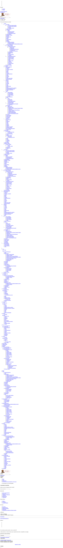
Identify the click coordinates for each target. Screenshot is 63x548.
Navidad (7, 83)
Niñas (7, 138)
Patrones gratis (8, 86)
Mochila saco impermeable (14, 49)
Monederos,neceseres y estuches (9, 212)
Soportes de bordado (9, 126)
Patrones (4, 204)
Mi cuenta (3, 506)
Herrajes (9, 27)
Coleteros (9, 61)
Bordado (6, 118)
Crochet (5, 337)
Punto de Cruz (8, 129)
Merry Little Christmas (11, 101)
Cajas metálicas (8, 39)
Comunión (8, 140)
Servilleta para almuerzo (12, 176)
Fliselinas (5, 318)
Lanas (8, 145)
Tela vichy (8, 114)
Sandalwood (10, 109)
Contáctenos (4, 497)
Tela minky (6, 241)
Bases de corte (8, 36)
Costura (7, 68)
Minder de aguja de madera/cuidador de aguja (15, 43)
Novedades (4, 468)
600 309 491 (2, 516)
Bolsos (9, 59)
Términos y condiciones (6, 494)
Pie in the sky (10, 100)
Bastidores (8, 41)
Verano (7, 141)
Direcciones (4, 509)
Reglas (7, 38)
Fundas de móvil (8, 183)
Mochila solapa (10, 175)
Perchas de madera (9, 168)
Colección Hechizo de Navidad (13, 103)
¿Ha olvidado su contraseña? (4, 537)
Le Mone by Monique (8, 44)
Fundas (7, 75)
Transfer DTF (7, 131)
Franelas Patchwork (9, 96)
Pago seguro (4, 493)
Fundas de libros (10, 63)
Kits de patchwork (8, 66)
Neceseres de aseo (11, 57)
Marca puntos (8, 147)
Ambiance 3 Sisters (11, 110)
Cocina (7, 70)
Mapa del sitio (4, 496)
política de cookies (18, 544)
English (3, 9)
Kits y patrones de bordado (10, 128)
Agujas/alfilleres (8, 34)
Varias (9, 95)
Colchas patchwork (9, 73)
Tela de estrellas (10, 93)
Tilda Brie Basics (9, 226)
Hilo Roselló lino (11, 32)
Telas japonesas (8, 115)
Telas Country (8, 116)
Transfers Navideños (9, 133)
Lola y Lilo (10, 132)
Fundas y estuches (11, 58)
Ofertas (3, 501)
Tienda (4, 23)
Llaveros (9, 64)
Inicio (3, 370)
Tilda (7, 98)
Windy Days (10, 99)
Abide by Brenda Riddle (12, 112)
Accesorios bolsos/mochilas (11, 25)
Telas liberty (6, 242)
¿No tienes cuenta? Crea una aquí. (5, 540)
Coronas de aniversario (11, 46)
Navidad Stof (10, 104)
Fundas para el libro (9, 78)
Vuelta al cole (11, 47)
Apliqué (7, 37)
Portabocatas (12, 48)
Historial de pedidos (5, 508)
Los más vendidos (5, 502)
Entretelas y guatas (7, 160)
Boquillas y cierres (9, 153)
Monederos (8, 67)
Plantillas (5, 161)
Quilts (7, 90)
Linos (7, 97)
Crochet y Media (7, 144)
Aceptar (2, 546)
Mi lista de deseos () (3, 11)
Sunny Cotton (10, 146)
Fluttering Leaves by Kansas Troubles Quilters (15, 108)
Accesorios (6, 24)
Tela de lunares (10, 94)
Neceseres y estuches (9, 69)
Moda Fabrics (9, 106)
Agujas (7, 124)
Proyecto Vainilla (7, 190)
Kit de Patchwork (7, 325)
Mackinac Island (10, 107)
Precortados (8, 105)
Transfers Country (9, 135)
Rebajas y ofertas (7, 143)
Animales (5, 291)
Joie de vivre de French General (13, 113)
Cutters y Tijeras (8, 28)
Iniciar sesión (3, 538)
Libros (7, 122)
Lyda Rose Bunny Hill (11, 111)
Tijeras (7, 123)
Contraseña (2, 535)
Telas (6, 91)
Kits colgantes (8, 119)
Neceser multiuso (11, 54)
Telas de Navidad (7, 227)
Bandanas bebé (10, 52)
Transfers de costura (7, 298)
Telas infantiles (9, 92)
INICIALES (9, 136)
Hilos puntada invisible (11, 33)
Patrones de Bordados (9, 89)
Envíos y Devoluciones (6, 492)
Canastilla (9, 55)
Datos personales (5, 507)
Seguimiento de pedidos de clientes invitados (9, 510)
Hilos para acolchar (11, 31)
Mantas (9, 53)
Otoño (7, 77)
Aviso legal (4, 495)
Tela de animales (8, 219)
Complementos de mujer (10, 56)
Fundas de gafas (10, 60)
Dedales (7, 40)
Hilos (8, 30)
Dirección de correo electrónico (5, 533)
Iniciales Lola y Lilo (11, 137)
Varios (7, 74)
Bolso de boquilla (9, 79)
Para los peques (9, 45)
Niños (7, 72)
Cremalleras (8, 29)
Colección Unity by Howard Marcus (12, 234)
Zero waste (10, 62)
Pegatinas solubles (9, 127)
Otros (7, 84)
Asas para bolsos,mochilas (12, 26)
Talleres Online (6, 142)
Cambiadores (10, 51)
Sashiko (7, 125)
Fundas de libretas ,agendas (10, 88)
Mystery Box (6, 130)
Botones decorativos (10, 42)
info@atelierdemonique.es (4, 518)
